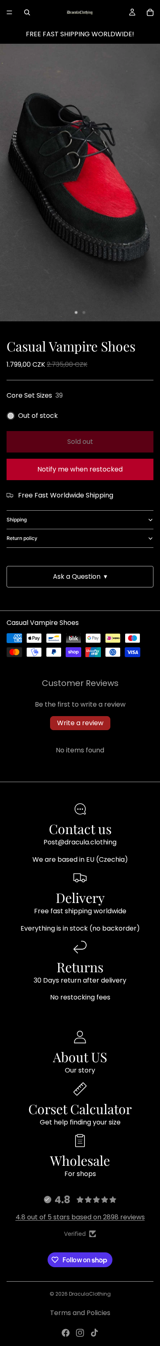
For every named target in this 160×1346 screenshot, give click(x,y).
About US (80, 1056)
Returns (80, 967)
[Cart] (150, 12)
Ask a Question (80, 576)
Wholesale (80, 1160)
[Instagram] (80, 1333)
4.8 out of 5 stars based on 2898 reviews (80, 1217)
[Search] (27, 12)
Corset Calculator (80, 1108)
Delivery (80, 897)
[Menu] (9, 12)
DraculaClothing (90, 1293)
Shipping (17, 519)
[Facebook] (66, 1333)
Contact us (80, 828)
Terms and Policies (80, 1313)
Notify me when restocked (80, 469)
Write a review (80, 723)
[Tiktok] (94, 1333)
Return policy (22, 538)
